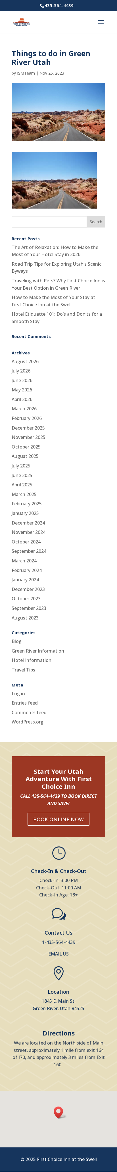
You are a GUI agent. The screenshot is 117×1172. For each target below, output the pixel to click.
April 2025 (22, 485)
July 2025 (21, 466)
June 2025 (22, 475)
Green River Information (38, 651)
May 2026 (22, 390)
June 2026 (22, 380)
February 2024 (27, 570)
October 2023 (26, 598)
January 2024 (25, 580)
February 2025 (27, 504)
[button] (60, 1112)
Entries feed (25, 703)
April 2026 (22, 399)
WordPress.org (27, 722)
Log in (18, 693)
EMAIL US (58, 954)
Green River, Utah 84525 (58, 1008)
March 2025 (24, 494)
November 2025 (28, 437)
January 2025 (25, 513)
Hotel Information (31, 660)
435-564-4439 (59, 5)
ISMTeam (26, 73)
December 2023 (28, 589)
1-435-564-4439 (58, 942)
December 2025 (28, 428)
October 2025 (26, 447)
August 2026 (25, 361)
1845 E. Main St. (59, 1001)
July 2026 (21, 371)
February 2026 (27, 418)
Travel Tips (23, 670)
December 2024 (28, 523)
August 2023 (25, 618)
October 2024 (26, 542)
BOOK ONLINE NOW (58, 819)
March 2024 (24, 561)
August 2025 (25, 456)
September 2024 (29, 551)
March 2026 (24, 409)
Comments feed (29, 712)
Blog (17, 641)
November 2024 (28, 532)
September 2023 (29, 608)
